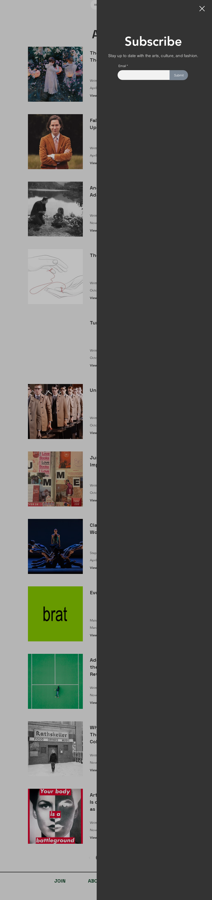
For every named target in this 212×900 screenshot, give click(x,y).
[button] (202, 8)
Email (122, 65)
